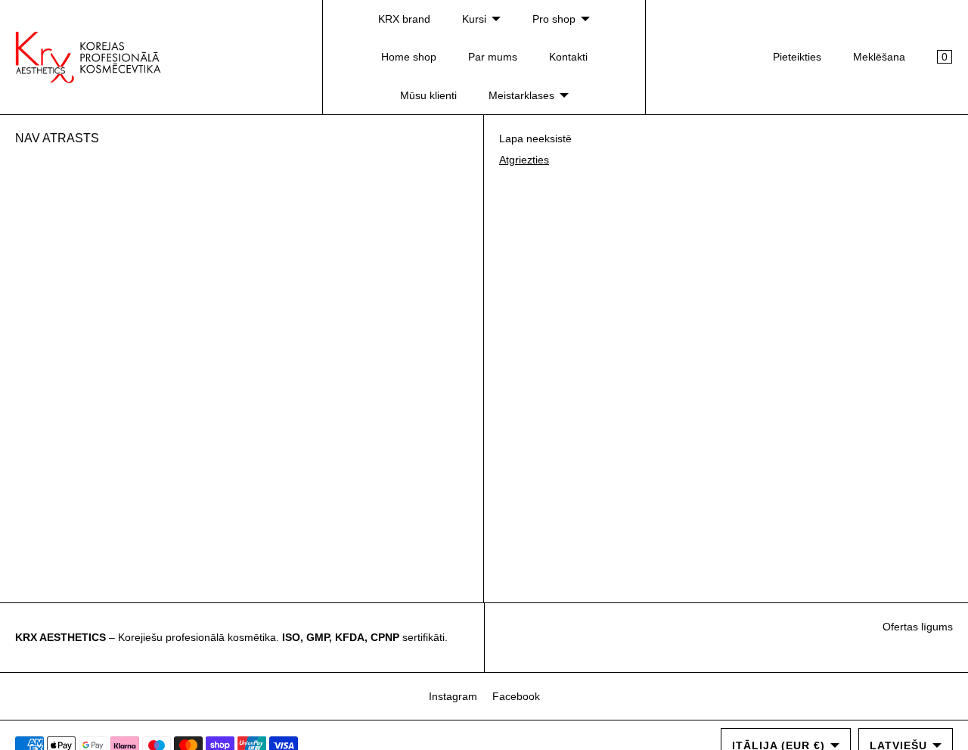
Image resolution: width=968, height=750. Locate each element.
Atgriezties (524, 160)
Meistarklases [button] (521, 95)
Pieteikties (797, 57)
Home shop (408, 57)
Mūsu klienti (428, 95)
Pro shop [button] (554, 19)
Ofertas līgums (918, 627)
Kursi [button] (474, 19)
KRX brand (404, 19)
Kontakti (568, 57)
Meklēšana (879, 57)
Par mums (492, 57)
